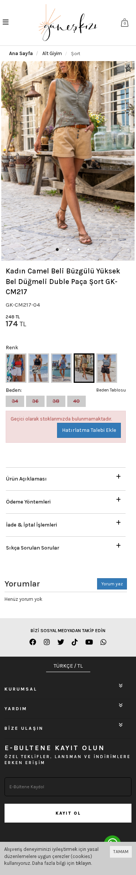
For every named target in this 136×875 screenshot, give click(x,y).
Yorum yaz (112, 583)
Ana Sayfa (21, 53)
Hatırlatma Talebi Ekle (89, 430)
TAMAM (120, 851)
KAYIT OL (68, 813)
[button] (57, 249)
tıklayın (83, 863)
